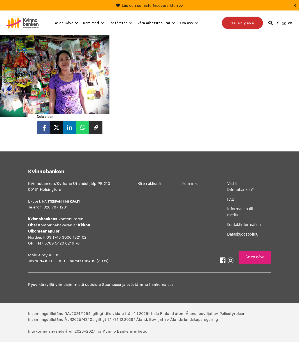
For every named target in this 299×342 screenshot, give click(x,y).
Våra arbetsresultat (154, 23)
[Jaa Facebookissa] (43, 127)
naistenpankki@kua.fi (61, 201)
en (290, 23)
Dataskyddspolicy (242, 234)
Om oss (186, 23)
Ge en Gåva (63, 23)
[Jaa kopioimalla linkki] (95, 127)
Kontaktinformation (244, 224)
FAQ (230, 199)
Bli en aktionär (149, 183)
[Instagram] (230, 260)
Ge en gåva (242, 23)
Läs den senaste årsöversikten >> (152, 5)
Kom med (91, 23)
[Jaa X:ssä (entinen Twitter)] (56, 127)
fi (278, 23)
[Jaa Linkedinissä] (69, 127)
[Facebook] (222, 260)
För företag (118, 23)
